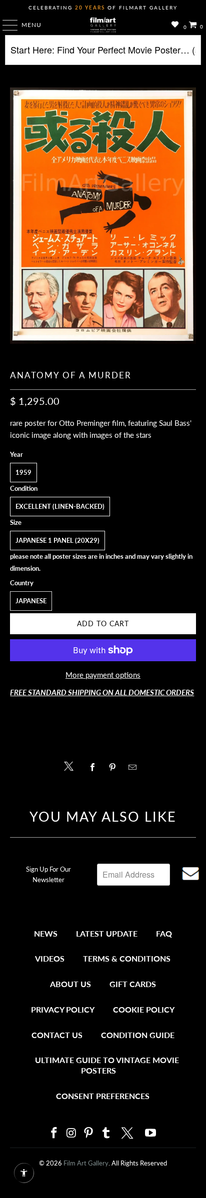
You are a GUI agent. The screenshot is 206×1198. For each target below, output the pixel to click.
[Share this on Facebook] (94, 767)
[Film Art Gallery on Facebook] (54, 1133)
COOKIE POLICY (143, 1009)
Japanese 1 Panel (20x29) (58, 540)
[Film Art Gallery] (103, 25)
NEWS (46, 933)
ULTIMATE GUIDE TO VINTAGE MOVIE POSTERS (107, 1065)
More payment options (103, 674)
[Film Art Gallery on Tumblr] (106, 1133)
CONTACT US (57, 1035)
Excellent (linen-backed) (60, 506)
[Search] (102, 53)
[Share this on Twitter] (71, 765)
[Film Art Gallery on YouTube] (151, 1133)
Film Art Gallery (86, 1163)
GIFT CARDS (133, 984)
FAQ (164, 933)
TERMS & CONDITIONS (126, 958)
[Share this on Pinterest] (114, 767)
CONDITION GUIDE (137, 1035)
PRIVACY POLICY (62, 1009)
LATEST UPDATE (107, 933)
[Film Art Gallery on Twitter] (128, 1133)
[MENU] (5, 25)
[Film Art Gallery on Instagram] (71, 1133)
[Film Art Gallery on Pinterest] (89, 1133)
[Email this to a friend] (135, 767)
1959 (24, 472)
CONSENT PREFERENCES (103, 1096)
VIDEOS (49, 958)
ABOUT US (70, 984)
